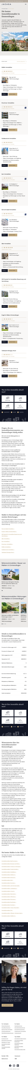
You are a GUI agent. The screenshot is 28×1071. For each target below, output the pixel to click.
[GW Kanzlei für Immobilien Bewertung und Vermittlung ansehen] (14, 293)
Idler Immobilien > (6, 538)
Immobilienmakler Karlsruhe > (9, 877)
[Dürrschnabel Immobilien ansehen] (14, 223)
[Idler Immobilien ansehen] (14, 257)
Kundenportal (5, 1038)
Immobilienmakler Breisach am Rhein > (11, 863)
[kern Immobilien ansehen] (14, 188)
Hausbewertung (18, 1026)
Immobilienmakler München (19, 1047)
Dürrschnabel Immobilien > (8, 529)
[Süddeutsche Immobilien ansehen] (14, 152)
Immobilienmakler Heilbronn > (9, 874)
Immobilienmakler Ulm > (7, 910)
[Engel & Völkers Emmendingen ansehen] (14, 329)
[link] (10, 582)
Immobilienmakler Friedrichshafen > (10, 869)
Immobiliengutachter (20, 1029)
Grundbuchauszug (6, 1027)
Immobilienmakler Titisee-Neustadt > (10, 907)
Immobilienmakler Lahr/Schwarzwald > (11, 885)
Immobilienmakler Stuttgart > (8, 905)
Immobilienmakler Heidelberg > (9, 872)
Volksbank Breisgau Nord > (8, 552)
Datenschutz (5, 1058)
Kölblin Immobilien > (6, 547)
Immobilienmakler (5, 8)
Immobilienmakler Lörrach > (8, 891)
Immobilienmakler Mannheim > (9, 894)
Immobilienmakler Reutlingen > (9, 902)
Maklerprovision (7, 440)
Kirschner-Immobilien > (7, 544)
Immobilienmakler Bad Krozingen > (10, 861)
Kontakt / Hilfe (5, 1056)
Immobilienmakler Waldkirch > (9, 916)
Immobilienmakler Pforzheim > (9, 899)
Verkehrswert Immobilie (20, 1031)
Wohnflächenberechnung (7, 1033)
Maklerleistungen (6, 459)
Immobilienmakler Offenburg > (9, 896)
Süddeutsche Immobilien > (8, 549)
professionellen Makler (8, 454)
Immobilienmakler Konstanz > (9, 883)
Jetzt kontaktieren (6, 1005)
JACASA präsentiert (21, 61)
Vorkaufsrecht (18, 1033)
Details (4, 94)
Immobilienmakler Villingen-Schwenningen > (12, 913)
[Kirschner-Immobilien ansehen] (14, 117)
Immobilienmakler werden (6, 1047)
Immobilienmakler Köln (20, 1049)
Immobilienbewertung (20, 1027)
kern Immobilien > (6, 541)
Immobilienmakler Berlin (20, 1038)
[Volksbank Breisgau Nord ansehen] (14, 364)
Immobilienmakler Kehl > (7, 880)
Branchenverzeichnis (7, 1040)
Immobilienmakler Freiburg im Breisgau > (11, 866)
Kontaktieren (12, 94)
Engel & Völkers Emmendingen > (9, 531)
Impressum (17, 1056)
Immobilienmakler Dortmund (19, 1041)
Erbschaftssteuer (6, 1026)
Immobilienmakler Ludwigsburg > (9, 888)
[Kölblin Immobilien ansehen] (14, 81)
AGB (16, 1058)
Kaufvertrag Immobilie (7, 1029)
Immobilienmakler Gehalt (6, 1044)
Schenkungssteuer (6, 1031)
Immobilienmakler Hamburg (19, 1044)
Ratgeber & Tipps (6, 1042)
